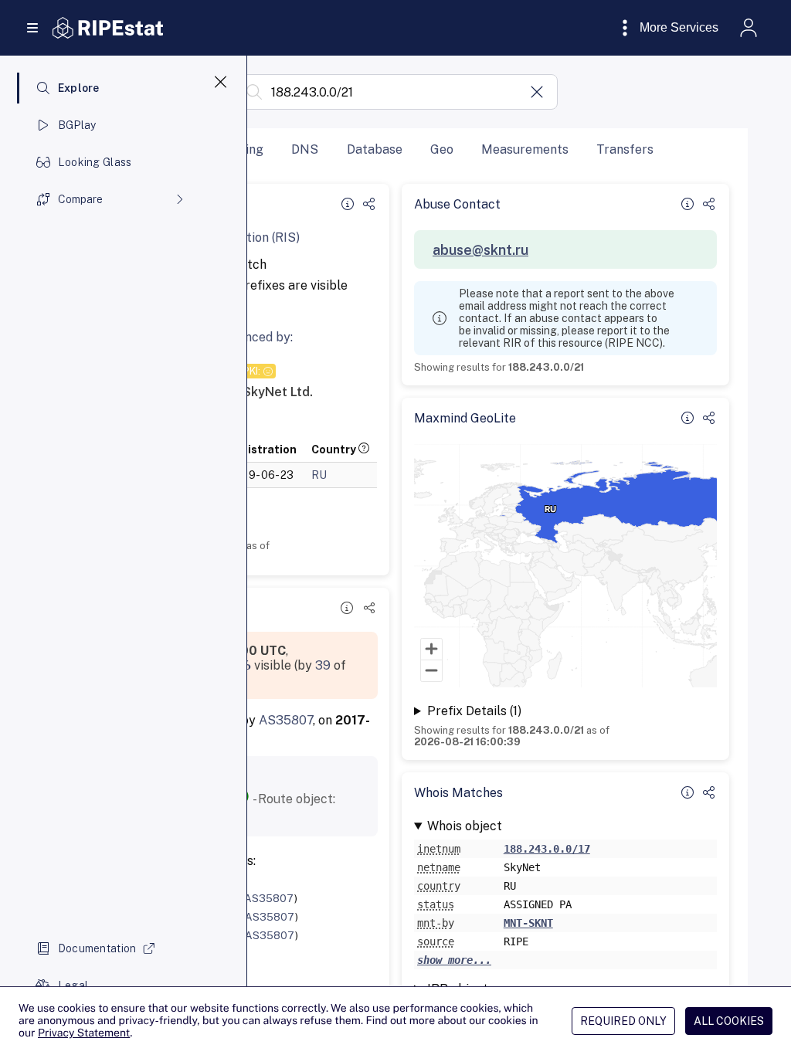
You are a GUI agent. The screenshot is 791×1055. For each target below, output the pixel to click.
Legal (73, 985)
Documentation (97, 948)
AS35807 (286, 720)
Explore (79, 88)
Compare (80, 199)
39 (323, 665)
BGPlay (77, 125)
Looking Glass (95, 162)
